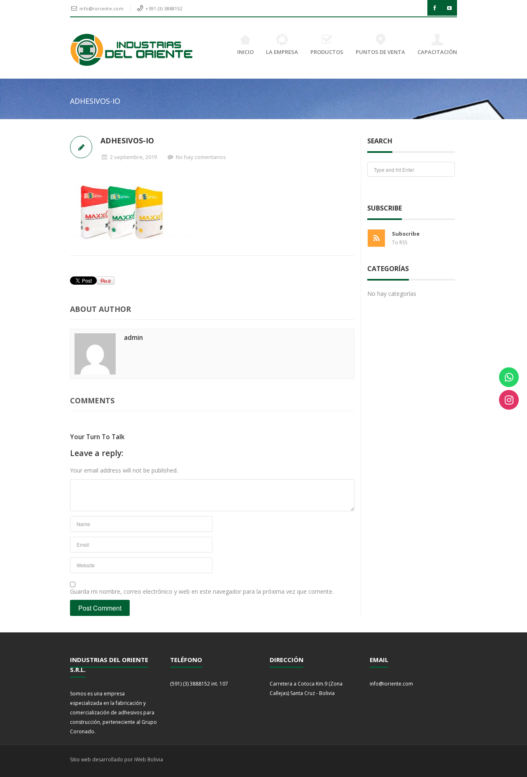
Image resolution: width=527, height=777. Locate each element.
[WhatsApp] (509, 377)
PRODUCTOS (326, 52)
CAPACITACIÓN (437, 52)
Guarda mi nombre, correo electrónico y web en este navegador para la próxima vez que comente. (201, 591)
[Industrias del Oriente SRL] (132, 50)
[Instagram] (509, 400)
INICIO (245, 52)
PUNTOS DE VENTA (380, 52)
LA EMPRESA (282, 52)
